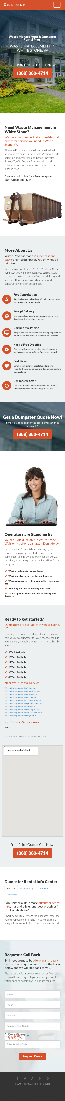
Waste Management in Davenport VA (22, 709)
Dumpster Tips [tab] (27, 888)
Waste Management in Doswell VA (21, 694)
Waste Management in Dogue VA (20, 715)
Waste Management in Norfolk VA (21, 697)
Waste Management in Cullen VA (20, 688)
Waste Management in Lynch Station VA (23, 703)
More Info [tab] (44, 888)
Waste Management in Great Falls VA (22, 691)
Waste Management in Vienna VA (20, 706)
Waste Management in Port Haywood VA (24, 712)
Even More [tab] (12, 894)
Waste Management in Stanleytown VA (23, 700)
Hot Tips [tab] (11, 888)
